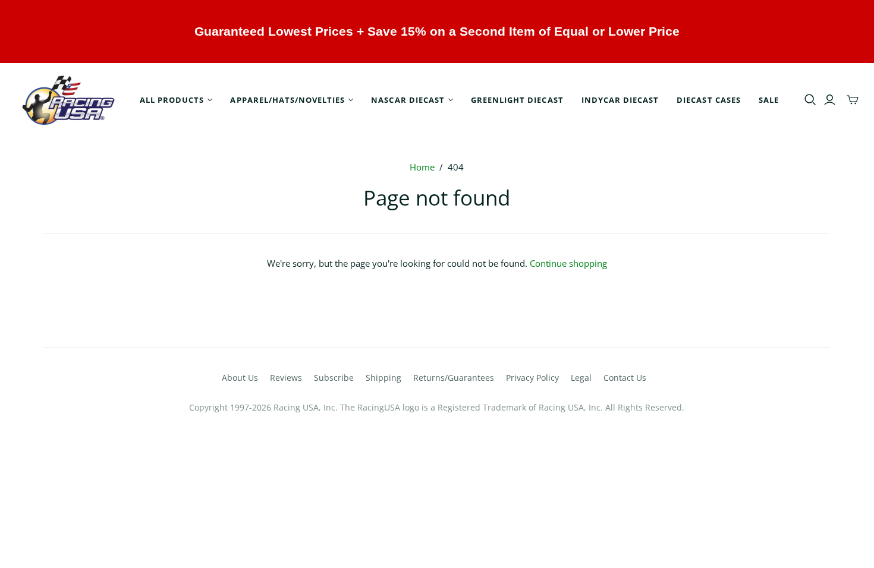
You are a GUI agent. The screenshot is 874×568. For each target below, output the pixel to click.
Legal (581, 377)
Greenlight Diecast (517, 99)
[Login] (829, 99)
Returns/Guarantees (453, 377)
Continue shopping (568, 263)
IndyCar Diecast (620, 99)
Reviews (286, 377)
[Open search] (810, 100)
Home (422, 167)
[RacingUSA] (68, 100)
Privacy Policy (532, 377)
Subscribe (334, 377)
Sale (769, 99)
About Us (240, 377)
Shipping (383, 377)
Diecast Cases (709, 99)
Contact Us (624, 377)
